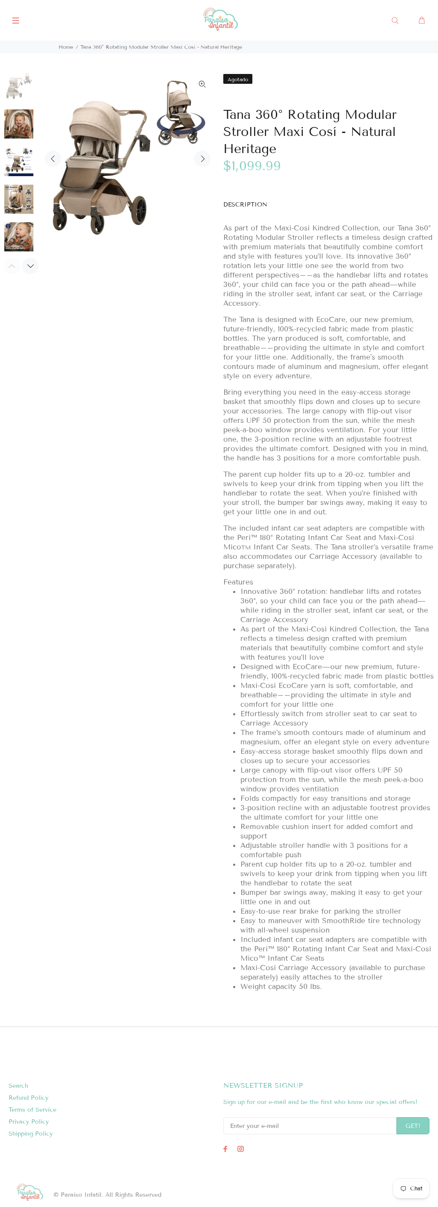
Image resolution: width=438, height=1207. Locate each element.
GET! (412, 1126)
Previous (53, 159)
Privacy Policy (29, 1121)
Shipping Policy (31, 1133)
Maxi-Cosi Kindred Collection (326, 228)
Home (66, 47)
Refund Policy (28, 1097)
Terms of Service (32, 1109)
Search (18, 1085)
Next (202, 159)
